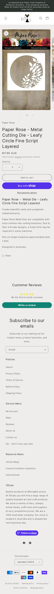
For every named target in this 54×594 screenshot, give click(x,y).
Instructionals (12, 475)
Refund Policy (13, 386)
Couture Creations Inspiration (21, 468)
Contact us (11, 437)
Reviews (10, 424)
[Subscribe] (45, 349)
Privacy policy (43, 583)
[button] (6, 18)
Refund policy (28, 583)
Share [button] (8, 255)
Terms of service (20, 588)
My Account (12, 411)
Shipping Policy (14, 393)
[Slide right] (33, 115)
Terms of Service (14, 380)
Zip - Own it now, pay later (19, 444)
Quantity (6, 161)
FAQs (8, 417)
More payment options (27, 192)
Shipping (18, 157)
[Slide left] (21, 115)
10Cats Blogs (12, 462)
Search (9, 367)
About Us (10, 430)
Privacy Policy (13, 373)
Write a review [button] (27, 305)
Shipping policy (37, 588)
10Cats (16, 583)
